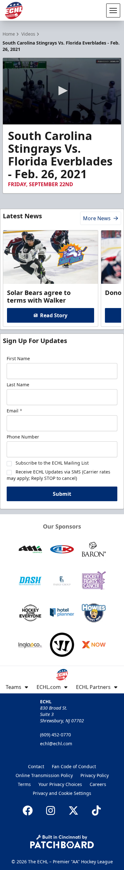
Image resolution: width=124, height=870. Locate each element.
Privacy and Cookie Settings (62, 793)
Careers (98, 784)
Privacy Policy (94, 775)
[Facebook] (28, 810)
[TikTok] (96, 810)
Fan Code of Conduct (74, 766)
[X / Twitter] (73, 810)
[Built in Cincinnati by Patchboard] (62, 841)
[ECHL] (14, 10)
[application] (62, 91)
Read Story (53, 315)
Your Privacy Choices (60, 784)
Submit (62, 493)
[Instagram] (50, 810)
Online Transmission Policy (44, 775)
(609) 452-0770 (55, 735)
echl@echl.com (56, 743)
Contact (36, 766)
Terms (24, 784)
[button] (62, 91)
